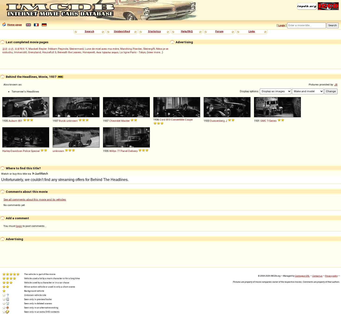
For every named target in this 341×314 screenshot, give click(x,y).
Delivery (133, 151)
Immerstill (20, 52)
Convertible (177, 119)
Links (251, 31)
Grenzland (34, 52)
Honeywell (89, 52)
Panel (124, 151)
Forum (219, 31)
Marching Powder (131, 48)
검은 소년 (7, 48)
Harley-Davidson (12, 151)
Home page (14, 24)
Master (125, 120)
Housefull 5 (49, 52)
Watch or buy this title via (16, 173)
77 (118, 151)
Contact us (317, 276)
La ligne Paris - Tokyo (132, 52)
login (19, 226)
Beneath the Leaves (69, 52)
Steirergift (149, 48)
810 (168, 119)
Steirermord (76, 48)
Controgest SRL (302, 276)
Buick (62, 120)
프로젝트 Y (21, 48)
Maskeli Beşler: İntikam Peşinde (48, 48)
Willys (112, 151)
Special (35, 151)
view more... (155, 52)
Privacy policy (331, 276)
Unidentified (122, 31)
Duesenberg (217, 120)
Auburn (13, 120)
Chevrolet (114, 120)
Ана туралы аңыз (107, 52)
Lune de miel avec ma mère (102, 48)
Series (273, 120)
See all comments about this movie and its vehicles (34, 199)
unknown (72, 120)
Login (281, 25)
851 (20, 120)
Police (26, 151)
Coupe (189, 119)
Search (89, 31)
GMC (263, 120)
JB (336, 84)
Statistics (154, 31)
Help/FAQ (187, 31)
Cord (162, 119)
